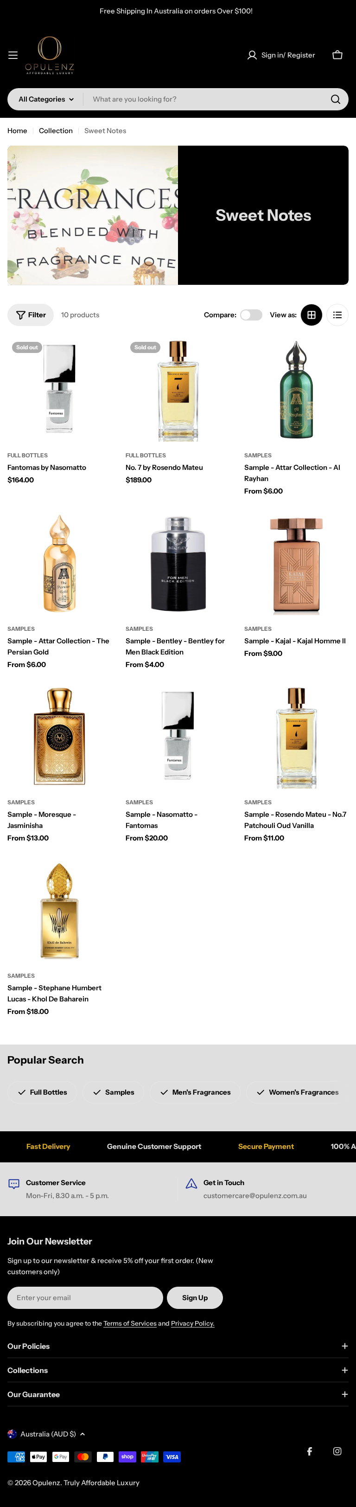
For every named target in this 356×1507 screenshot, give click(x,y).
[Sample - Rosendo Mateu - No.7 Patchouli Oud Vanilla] (296, 736)
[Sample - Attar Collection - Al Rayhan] (296, 389)
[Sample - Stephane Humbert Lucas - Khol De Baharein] (59, 909)
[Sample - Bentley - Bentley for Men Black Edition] (178, 563)
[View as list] (337, 315)
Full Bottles (27, 455)
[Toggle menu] (13, 55)
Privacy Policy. (193, 1323)
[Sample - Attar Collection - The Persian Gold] (59, 563)
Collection (56, 130)
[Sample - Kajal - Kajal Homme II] (296, 563)
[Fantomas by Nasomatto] (59, 389)
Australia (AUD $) (48, 1434)
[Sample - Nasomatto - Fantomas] (178, 736)
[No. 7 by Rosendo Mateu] (178, 389)
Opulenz (46, 1482)
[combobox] (178, 99)
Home (17, 130)
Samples (258, 455)
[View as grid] (311, 315)
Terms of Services (130, 1323)
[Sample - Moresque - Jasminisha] (59, 736)
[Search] (335, 99)
